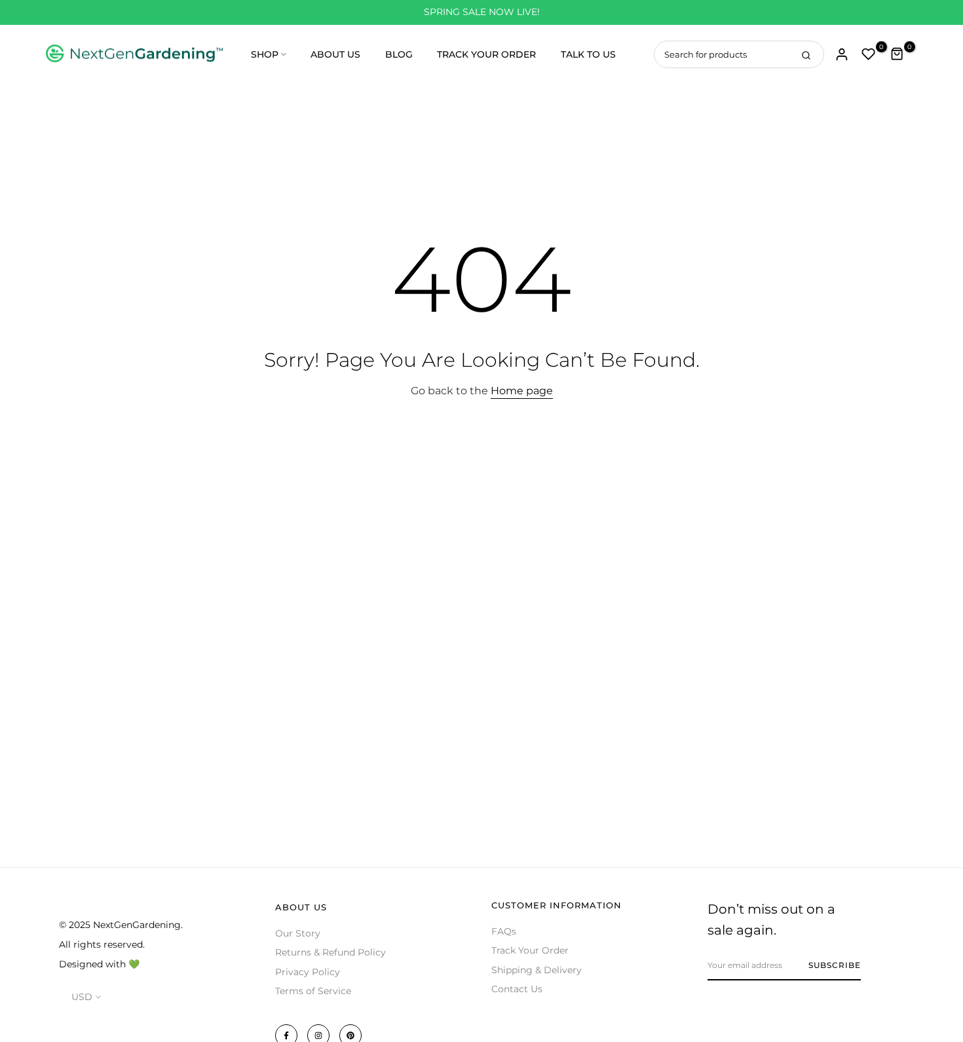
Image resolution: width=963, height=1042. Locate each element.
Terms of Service (313, 991)
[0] (868, 54)
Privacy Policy (307, 972)
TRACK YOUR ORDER (486, 54)
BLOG (399, 54)
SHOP (264, 54)
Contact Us (516, 989)
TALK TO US (588, 54)
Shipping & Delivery (536, 970)
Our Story (297, 933)
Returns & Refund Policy (330, 952)
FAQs (503, 931)
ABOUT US (335, 54)
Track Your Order (530, 950)
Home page (522, 390)
